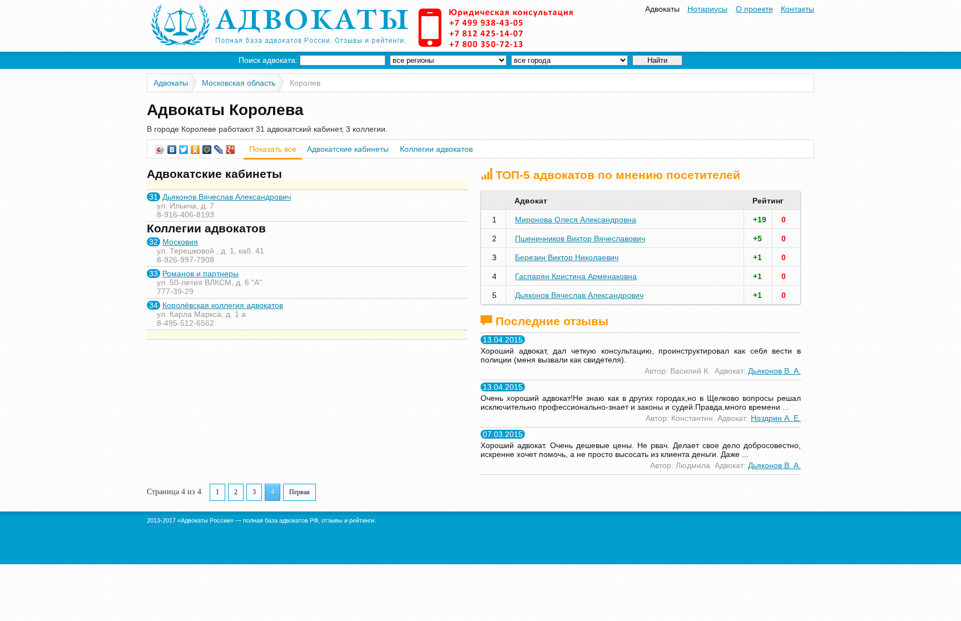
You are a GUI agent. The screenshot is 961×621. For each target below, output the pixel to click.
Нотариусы (707, 8)
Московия (180, 241)
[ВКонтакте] (172, 149)
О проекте (754, 8)
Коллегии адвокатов (436, 149)
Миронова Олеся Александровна (575, 219)
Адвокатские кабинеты (348, 149)
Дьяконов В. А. (774, 370)
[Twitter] (184, 149)
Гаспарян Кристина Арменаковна (576, 276)
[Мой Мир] (207, 149)
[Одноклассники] (195, 149)
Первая (299, 492)
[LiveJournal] (219, 149)
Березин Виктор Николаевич (566, 257)
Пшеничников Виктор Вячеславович (580, 238)
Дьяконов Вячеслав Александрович (226, 196)
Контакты (797, 8)
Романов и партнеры (200, 273)
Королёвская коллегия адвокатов (222, 305)
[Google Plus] (230, 149)
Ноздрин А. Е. (776, 418)
